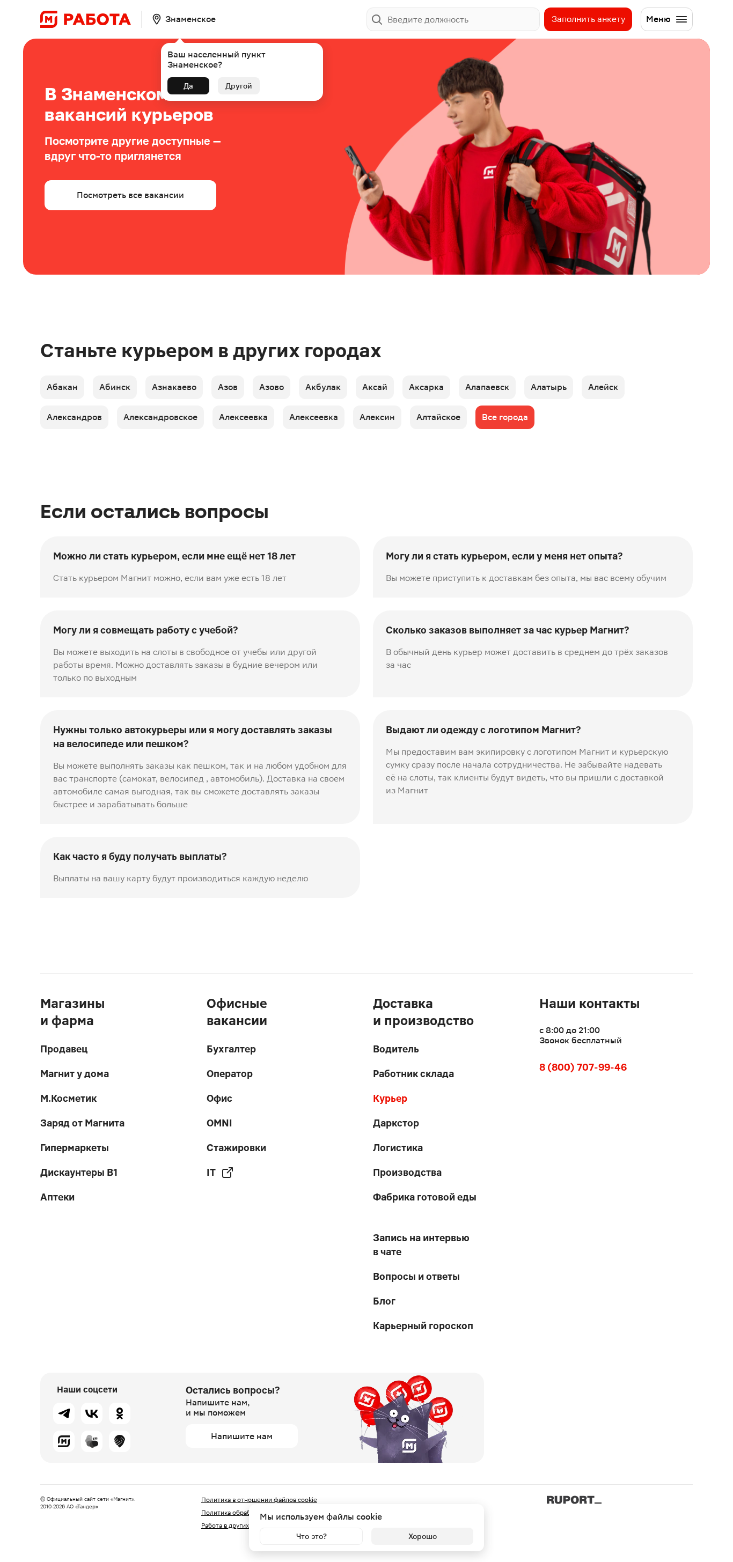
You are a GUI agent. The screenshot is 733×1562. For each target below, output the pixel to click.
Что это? (311, 1536)
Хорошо (422, 1536)
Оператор (230, 1073)
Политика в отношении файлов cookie (259, 1500)
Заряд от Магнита (82, 1123)
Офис (219, 1098)
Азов (228, 387)
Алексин (377, 417)
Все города (505, 417)
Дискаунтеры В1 (79, 1172)
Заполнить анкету (588, 19)
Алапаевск (487, 387)
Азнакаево (174, 387)
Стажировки (236, 1147)
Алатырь (549, 387)
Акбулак (323, 387)
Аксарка (426, 387)
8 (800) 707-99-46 (583, 1067)
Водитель (396, 1049)
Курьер (390, 1098)
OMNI (219, 1123)
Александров (74, 417)
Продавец (63, 1049)
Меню (658, 19)
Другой (238, 86)
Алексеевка (243, 417)
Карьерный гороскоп (423, 1325)
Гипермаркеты (74, 1147)
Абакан (62, 387)
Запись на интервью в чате (421, 1244)
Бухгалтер (231, 1049)
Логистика (398, 1147)
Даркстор (396, 1123)
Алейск (603, 387)
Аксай (374, 387)
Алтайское (438, 417)
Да (188, 86)
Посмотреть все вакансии (130, 195)
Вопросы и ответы (416, 1276)
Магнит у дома (74, 1073)
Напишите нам (242, 1436)
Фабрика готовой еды (425, 1197)
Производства (407, 1172)
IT (211, 1172)
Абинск (114, 387)
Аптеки (57, 1197)
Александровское (160, 417)
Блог (384, 1301)
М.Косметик (68, 1098)
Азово (271, 387)
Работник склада (413, 1073)
